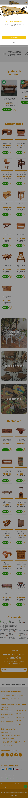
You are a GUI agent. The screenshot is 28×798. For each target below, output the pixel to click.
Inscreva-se (14, 37)
